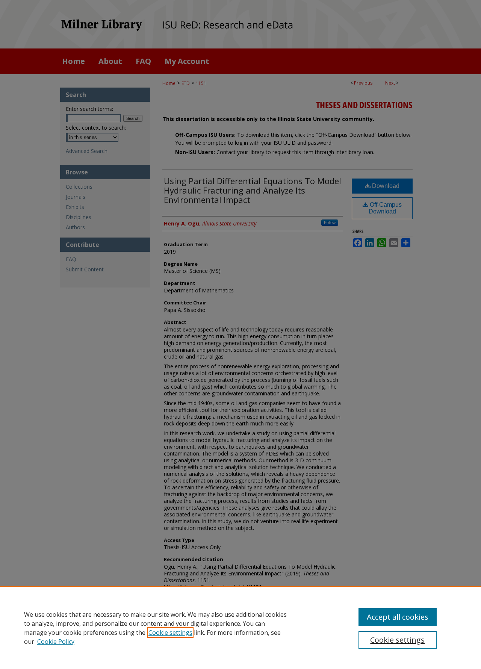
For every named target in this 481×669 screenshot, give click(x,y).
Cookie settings (170, 632)
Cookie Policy (55, 641)
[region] (240, 627)
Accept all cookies (397, 617)
